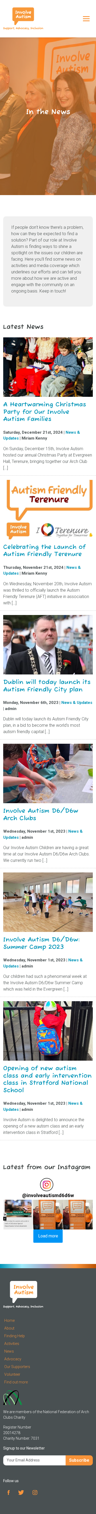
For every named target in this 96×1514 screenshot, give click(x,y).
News (9, 1351)
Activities (11, 1343)
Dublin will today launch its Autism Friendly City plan (47, 686)
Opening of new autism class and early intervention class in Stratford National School (47, 1079)
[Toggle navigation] (86, 19)
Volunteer (12, 1374)
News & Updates (76, 702)
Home (9, 1320)
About (9, 1328)
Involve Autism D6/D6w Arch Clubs (40, 814)
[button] (18, 1214)
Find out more (16, 1382)
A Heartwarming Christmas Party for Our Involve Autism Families (44, 412)
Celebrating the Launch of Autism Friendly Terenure (44, 550)
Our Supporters (17, 1367)
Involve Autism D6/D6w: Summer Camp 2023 (41, 943)
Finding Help (14, 1336)
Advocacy (12, 1359)
